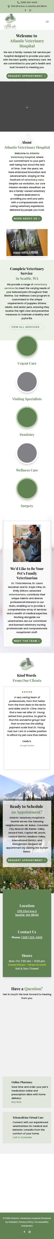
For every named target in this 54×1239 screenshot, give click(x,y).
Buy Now (16, 1102)
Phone (6, 1029)
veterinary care (34, 179)
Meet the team (25, 641)
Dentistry (27, 434)
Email (7, 1019)
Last (30, 1014)
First (4, 1014)
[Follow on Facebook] (24, 1232)
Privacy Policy (26, 1222)
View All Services (25, 327)
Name (7, 1005)
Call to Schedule (22, 1137)
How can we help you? (15, 1040)
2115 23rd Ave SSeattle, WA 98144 (27, 913)
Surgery (27, 505)
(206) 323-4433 (31, 937)
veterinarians (17, 594)
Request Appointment (25, 76)
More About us (25, 218)
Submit (9, 1068)
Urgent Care (27, 363)
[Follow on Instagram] (30, 1232)
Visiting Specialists (27, 399)
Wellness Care (27, 470)
